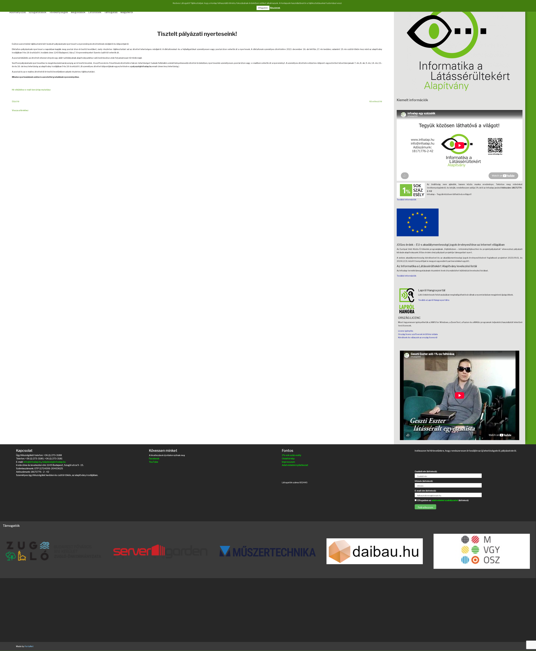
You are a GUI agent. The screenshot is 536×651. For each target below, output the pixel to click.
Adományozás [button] (17, 12)
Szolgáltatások (37, 12)
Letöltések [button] (94, 12)
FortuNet (29, 646)
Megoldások (78, 12)
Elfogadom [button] (263, 8)
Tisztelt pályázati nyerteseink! (197, 34)
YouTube (153, 462)
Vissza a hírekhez (20, 110)
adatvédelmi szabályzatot (445, 500)
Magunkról (126, 12)
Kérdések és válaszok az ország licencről (417, 337)
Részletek (275, 8)
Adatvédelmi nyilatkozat (295, 465)
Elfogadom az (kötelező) (443, 500)
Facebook (154, 458)
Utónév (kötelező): (424, 481)
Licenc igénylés (405, 331)
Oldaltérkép (288, 458)
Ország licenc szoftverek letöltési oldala (418, 334)
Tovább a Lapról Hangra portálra (433, 300)
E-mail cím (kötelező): (425, 491)
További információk (406, 199)
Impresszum (288, 462)
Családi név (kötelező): (426, 471)
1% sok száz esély (291, 455)
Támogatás (111, 12)
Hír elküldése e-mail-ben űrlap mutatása (31, 89)
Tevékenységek (58, 12)
